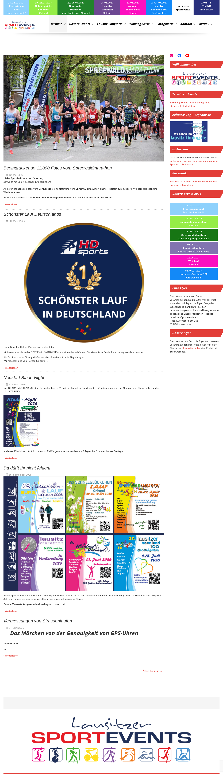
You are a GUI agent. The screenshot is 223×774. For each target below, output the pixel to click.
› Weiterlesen (10, 204)
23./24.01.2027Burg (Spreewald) (16, 7)
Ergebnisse (206, 6)
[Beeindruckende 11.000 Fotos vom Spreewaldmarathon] (83, 108)
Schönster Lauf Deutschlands (32, 214)
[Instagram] (171, 55)
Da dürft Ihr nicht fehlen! (26, 468)
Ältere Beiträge (152, 671)
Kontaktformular (191, 348)
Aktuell (204, 24)
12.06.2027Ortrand (193, 261)
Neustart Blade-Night (23, 377)
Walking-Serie (140, 24)
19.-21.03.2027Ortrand (43, 7)
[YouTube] (187, 55)
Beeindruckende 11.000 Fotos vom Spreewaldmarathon (57, 168)
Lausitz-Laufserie (110, 24)
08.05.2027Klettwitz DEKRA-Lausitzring (193, 248)
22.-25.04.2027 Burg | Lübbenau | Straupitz (76, 7)
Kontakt (186, 24)
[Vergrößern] (36, 399)
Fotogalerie (165, 24)
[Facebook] (179, 55)
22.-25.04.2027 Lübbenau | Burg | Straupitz (193, 235)
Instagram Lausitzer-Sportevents (188, 161)
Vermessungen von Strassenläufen (37, 621)
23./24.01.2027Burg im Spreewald (193, 209)
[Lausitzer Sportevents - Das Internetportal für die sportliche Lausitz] (19, 25)
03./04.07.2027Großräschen (159, 7)
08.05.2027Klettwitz (107, 7)
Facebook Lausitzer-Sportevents (188, 181)
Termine (57, 24)
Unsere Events (80, 24)
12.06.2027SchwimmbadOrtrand (133, 7)
